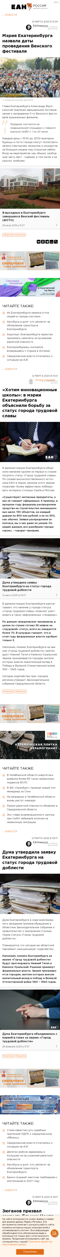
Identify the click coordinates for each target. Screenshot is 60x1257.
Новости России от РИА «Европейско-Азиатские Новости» (22, 7)
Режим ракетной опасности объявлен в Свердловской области (32, 808)
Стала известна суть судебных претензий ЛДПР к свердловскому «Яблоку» (29, 1134)
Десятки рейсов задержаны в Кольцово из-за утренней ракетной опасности (29, 1156)
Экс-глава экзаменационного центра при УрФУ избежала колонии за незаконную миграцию (30, 818)
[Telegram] (47, 242)
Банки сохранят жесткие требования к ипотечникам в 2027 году (32, 1179)
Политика (8, 691)
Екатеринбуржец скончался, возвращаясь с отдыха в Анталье (28, 349)
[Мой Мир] (51, 242)
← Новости (9, 15)
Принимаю (30, 1252)
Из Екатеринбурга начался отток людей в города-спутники (28, 315)
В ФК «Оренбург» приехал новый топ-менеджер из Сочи (31, 790)
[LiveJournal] (56, 242)
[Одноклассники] (43, 242)
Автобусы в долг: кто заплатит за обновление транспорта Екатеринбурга (28, 325)
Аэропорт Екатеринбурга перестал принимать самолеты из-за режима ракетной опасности (30, 338)
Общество (8, 235)
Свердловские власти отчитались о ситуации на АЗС (30, 358)
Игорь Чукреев (45, 380)
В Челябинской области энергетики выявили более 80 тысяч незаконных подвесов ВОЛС (30, 779)
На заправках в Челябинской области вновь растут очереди (31, 799)
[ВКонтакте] (38, 242)
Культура (20, 235)
